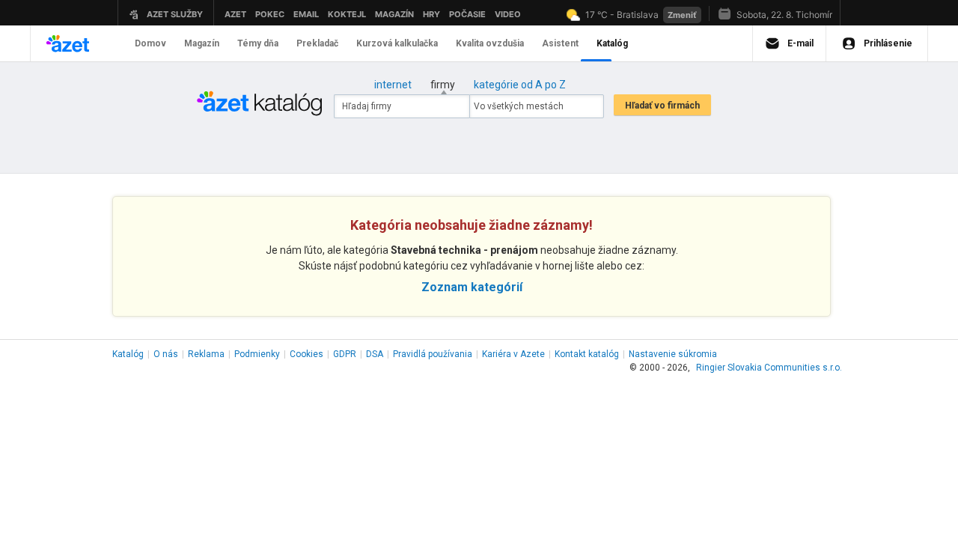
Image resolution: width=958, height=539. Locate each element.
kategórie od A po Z (520, 85)
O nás (165, 354)
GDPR (344, 354)
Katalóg (128, 354)
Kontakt (587, 354)
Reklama (206, 354)
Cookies (306, 354)
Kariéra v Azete (513, 354)
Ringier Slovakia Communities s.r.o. (769, 367)
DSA (374, 354)
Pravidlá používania (432, 354)
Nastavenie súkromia (673, 354)
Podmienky (257, 354)
